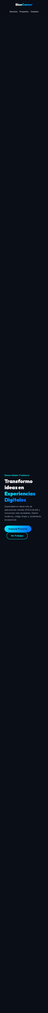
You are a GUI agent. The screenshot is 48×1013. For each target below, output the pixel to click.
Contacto (35, 11)
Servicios (14, 11)
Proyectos (24, 11)
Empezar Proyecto (18, 529)
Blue (24, 4)
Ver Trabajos (17, 535)
